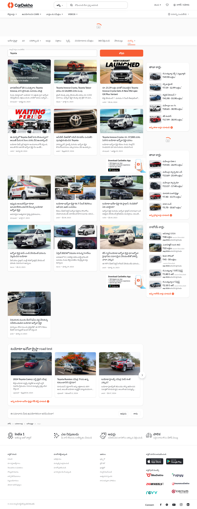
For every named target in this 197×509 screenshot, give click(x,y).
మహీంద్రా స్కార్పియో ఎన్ (172, 172)
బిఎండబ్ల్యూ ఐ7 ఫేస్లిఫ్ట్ (171, 282)
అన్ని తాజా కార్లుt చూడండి (159, 127)
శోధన (121, 53)
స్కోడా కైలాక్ (167, 84)
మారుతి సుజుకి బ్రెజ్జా (171, 193)
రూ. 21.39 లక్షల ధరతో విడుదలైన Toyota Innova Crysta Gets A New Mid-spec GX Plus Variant (120, 90)
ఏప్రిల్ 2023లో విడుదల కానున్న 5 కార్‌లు (73, 253)
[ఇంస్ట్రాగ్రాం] (181, 505)
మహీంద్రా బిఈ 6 (169, 161)
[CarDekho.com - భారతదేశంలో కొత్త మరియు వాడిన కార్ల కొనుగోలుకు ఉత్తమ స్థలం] (20, 5)
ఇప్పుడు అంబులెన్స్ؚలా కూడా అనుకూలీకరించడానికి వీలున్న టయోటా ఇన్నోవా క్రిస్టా (26, 206)
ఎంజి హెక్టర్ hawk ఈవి (171, 244)
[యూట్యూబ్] (174, 505)
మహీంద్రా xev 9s (169, 105)
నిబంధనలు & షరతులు (15, 468)
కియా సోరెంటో (168, 256)
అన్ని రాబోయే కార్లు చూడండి (160, 293)
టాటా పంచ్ (167, 204)
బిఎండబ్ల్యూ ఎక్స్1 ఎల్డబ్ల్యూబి (174, 73)
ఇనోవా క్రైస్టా (12, 40)
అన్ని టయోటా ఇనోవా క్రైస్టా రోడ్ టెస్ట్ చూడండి (28, 401)
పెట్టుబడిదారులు (13, 480)
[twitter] (167, 505)
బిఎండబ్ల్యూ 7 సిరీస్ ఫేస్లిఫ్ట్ (173, 270)
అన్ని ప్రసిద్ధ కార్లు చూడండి (159, 215)
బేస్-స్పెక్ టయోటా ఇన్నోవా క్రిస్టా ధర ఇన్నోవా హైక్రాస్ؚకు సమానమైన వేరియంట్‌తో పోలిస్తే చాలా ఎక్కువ (120, 256)
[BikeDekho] (154, 475)
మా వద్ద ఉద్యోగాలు (14, 463)
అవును (123, 413)
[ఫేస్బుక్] (160, 505)
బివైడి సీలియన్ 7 (169, 95)
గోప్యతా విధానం (13, 472)
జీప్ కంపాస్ (167, 116)
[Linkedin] (188, 505)
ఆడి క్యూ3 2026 (169, 233)
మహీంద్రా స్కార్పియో (171, 182)
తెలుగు (156, 5)
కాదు (136, 413)
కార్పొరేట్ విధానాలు (14, 476)
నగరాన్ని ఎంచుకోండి (178, 14)
